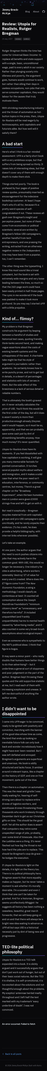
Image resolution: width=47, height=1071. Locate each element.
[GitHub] (43, 11)
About (36, 11)
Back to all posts (13, 1054)
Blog (27, 11)
